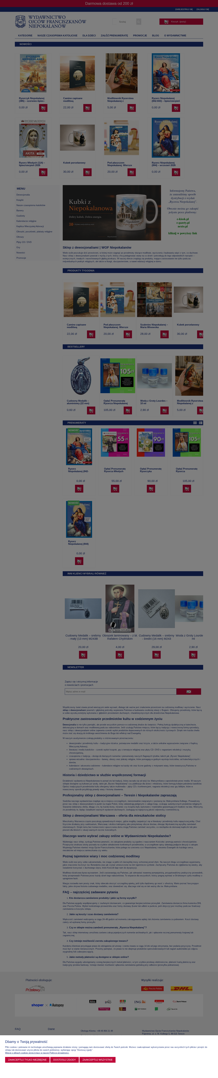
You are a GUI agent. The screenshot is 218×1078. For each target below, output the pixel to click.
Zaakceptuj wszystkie (98, 1059)
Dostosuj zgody (64, 1059)
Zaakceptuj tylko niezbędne (27, 1059)
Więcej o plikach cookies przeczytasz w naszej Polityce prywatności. (37, 1053)
